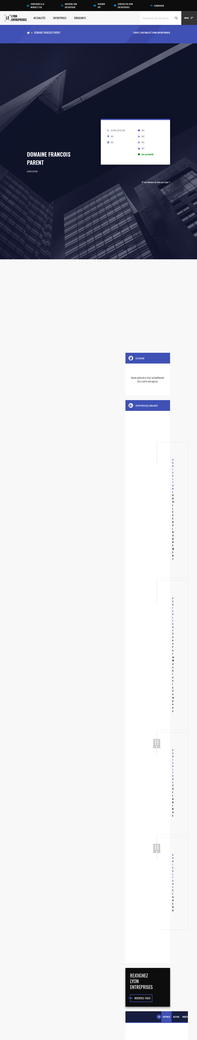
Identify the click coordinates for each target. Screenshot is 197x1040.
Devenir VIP (101, 5)
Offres (166, 1016)
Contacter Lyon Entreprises (125, 5)
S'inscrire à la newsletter (37, 5)
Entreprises (59, 18)
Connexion (159, 5)
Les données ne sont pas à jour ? (155, 182)
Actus (176, 1016)
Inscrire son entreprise (71, 5)
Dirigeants (80, 18)
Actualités (39, 18)
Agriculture (32, 171)
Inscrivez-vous (142, 998)
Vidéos (185, 1016)
